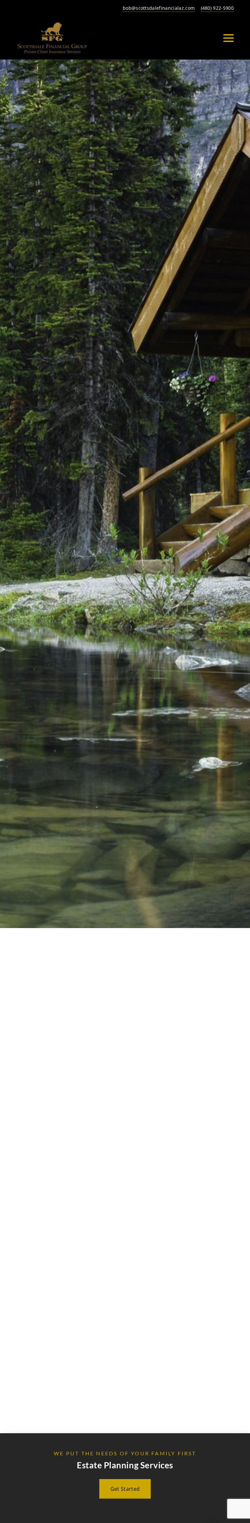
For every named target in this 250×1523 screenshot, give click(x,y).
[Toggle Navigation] (228, 38)
